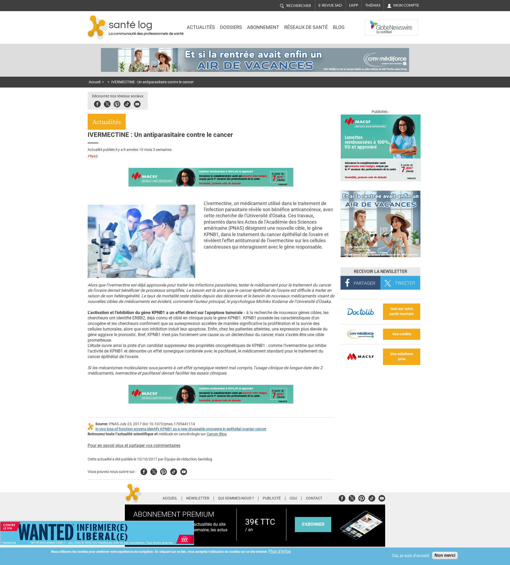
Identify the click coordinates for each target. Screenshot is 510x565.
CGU (293, 498)
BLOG (339, 27)
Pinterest (117, 103)
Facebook (97, 103)
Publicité (272, 498)
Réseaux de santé (306, 27)
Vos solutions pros (401, 356)
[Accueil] (98, 27)
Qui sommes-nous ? (236, 498)
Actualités (201, 27)
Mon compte (406, 5)
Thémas (372, 5)
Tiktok (127, 103)
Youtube (183, 470)
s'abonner (313, 524)
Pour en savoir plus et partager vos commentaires (134, 445)
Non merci (445, 555)
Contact (314, 498)
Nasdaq (375, 23)
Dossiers (231, 27)
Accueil (94, 82)
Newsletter (197, 498)
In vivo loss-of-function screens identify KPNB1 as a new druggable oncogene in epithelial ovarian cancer (180, 429)
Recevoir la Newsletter (380, 271)
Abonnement (263, 27)
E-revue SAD (330, 5)
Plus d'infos (280, 551)
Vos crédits (401, 334)
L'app (353, 5)
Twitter (107, 103)
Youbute (137, 103)
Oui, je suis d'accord (410, 555)
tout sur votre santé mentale (401, 311)
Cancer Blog (217, 434)
